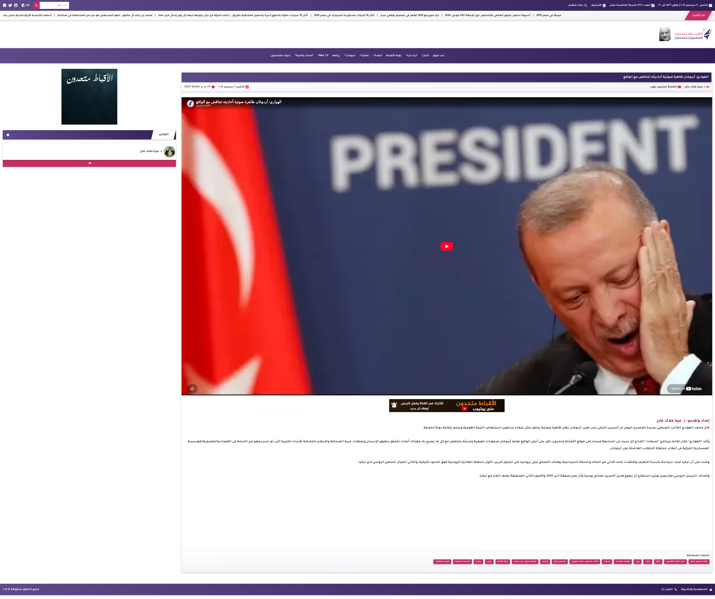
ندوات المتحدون (280, 55)
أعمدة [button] (378, 55)
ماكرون (545, 562)
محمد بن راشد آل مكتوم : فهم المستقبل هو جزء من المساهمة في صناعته (383, 15)
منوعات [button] (350, 55)
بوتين (489, 562)
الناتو (658, 562)
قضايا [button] (365, 55)
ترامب (647, 562)
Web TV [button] (323, 55)
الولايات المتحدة (623, 562)
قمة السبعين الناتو (699, 562)
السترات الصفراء (462, 562)
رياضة (336, 55)
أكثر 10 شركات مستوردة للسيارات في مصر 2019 (622, 15)
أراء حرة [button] (412, 55)
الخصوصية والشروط (694, 589)
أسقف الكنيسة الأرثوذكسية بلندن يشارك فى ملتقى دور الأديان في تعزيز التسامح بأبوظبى (273, 15)
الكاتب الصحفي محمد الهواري (584, 562)
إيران (637, 562)
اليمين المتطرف (442, 562)
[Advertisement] (70, 34)
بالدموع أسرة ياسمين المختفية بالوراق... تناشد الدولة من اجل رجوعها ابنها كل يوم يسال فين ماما (497, 15)
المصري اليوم (560, 562)
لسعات (607, 562)
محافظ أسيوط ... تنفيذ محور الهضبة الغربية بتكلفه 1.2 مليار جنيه (168, 15)
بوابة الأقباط (393, 55)
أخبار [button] (426, 55)
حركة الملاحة (502, 562)
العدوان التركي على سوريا (525, 562)
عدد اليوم (438, 55)
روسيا (478, 562)
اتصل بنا (667, 589)
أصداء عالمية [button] (304, 55)
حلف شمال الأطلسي (675, 562)
